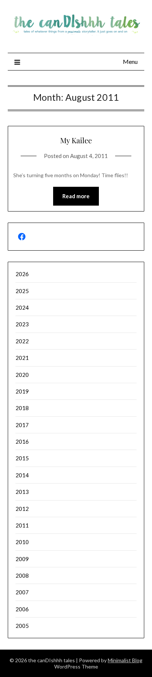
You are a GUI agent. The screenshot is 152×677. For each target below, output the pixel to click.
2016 (22, 441)
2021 (22, 357)
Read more (76, 196)
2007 (22, 592)
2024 (22, 307)
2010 (22, 542)
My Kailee (76, 140)
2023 (22, 324)
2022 (22, 341)
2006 (22, 609)
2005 (22, 625)
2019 (22, 391)
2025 (22, 291)
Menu (130, 61)
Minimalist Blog (125, 660)
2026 (22, 274)
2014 (22, 475)
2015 (22, 458)
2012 (22, 508)
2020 (22, 374)
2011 (22, 525)
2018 (22, 408)
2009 (22, 559)
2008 (22, 575)
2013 (22, 491)
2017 (22, 425)
